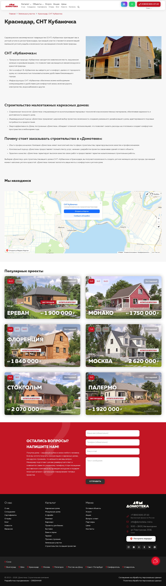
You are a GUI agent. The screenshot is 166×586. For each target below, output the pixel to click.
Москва (46, 567)
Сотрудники (10, 512)
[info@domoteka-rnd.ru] (128, 522)
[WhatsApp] (139, 547)
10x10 (19, 281)
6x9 (98, 281)
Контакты (90, 529)
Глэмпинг (49, 519)
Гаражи (48, 536)
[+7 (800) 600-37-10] (128, 516)
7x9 (98, 329)
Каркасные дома (52, 508)
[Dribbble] (154, 547)
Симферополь (114, 567)
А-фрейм (49, 515)
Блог (7, 522)
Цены (88, 526)
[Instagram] (128, 547)
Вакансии (9, 529)
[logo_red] (11, 5)
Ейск (22, 567)
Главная (12, 14)
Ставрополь (129, 567)
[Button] (124, 4)
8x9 (17, 377)
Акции (88, 515)
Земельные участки (26, 14)
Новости (8, 526)
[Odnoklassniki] (144, 547)
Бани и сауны (51, 532)
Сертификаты (11, 515)
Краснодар (34, 567)
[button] (78, 5)
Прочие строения (52, 539)
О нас (7, 508)
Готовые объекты (93, 508)
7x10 (106, 329)
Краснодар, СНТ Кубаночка (50, 14)
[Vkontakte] (149, 547)
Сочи (8, 562)
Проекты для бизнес (54, 526)
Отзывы (8, 519)
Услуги (88, 512)
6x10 (106, 281)
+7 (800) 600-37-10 (140, 515)
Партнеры (90, 522)
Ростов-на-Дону (75, 567)
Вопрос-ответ (92, 519)
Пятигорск (59, 567)
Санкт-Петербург (95, 567)
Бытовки (49, 529)
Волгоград (11, 567)
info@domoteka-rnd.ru (141, 522)
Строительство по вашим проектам (60, 546)
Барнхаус (49, 522)
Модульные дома (52, 512)
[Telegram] (134, 547)
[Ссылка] (42, 297)
